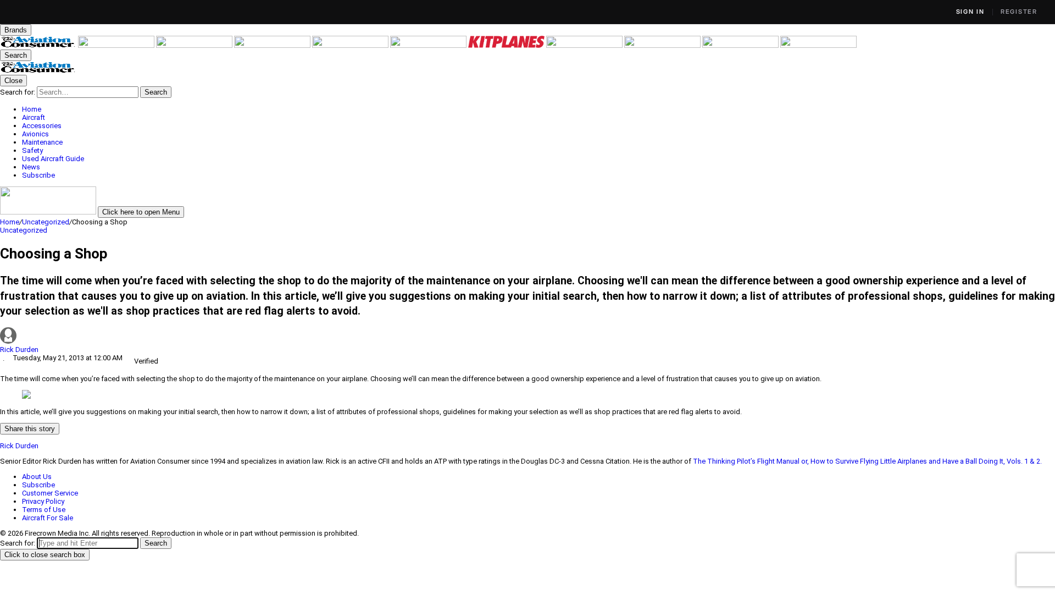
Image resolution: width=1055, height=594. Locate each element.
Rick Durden (19, 349)
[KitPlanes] (507, 45)
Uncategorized (45, 222)
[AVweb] (273, 45)
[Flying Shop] (818, 45)
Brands (15, 30)
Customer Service (50, 493)
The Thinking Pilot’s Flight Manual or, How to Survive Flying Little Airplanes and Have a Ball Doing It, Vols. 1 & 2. (868, 461)
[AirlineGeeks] (195, 45)
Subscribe (38, 485)
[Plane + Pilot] (585, 45)
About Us (37, 476)
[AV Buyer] (429, 45)
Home (9, 222)
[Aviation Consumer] (39, 45)
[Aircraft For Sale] (351, 45)
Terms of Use (43, 509)
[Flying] (117, 45)
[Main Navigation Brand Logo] (38, 71)
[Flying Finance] (663, 45)
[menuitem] (538, 109)
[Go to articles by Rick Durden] (527, 336)
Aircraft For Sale (47, 518)
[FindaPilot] (741, 45)
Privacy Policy (43, 501)
